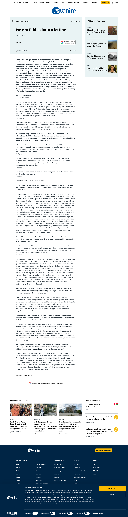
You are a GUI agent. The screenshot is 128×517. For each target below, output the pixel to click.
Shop (75, 480)
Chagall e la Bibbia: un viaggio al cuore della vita (96, 32)
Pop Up (56, 477)
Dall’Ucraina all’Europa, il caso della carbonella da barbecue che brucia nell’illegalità (99, 431)
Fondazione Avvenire (80, 477)
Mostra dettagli (98, 513)
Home (17, 464)
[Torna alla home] (12, 21)
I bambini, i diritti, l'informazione (93, 406)
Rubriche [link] (94, 2)
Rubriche (38, 477)
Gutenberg (57, 471)
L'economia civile (59, 467)
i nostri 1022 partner (35, 490)
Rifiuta (112, 494)
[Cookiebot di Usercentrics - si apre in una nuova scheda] (12, 513)
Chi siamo (76, 464)
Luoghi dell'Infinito (60, 480)
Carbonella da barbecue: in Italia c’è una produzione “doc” (99, 418)
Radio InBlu (96, 467)
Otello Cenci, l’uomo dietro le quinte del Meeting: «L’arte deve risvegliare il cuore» (18, 425)
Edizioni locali (58, 464)
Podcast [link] (55, 2)
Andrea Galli (21, 36)
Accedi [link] (116, 2)
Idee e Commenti (41, 464)
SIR (94, 464)
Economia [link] (85, 2)
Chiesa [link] (63, 2)
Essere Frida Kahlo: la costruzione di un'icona (97, 69)
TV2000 (95, 471)
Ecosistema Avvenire (80, 471)
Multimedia (39, 480)
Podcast (18, 480)
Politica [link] (34, 2)
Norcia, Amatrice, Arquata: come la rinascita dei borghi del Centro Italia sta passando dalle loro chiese (70, 426)
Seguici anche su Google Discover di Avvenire (47, 383)
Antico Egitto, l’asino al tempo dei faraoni (96, 45)
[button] (11, 3)
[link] (105, 2)
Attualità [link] (26, 2)
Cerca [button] (19, 2)
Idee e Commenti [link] (73, 2)
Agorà (18, 477)
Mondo (18, 474)
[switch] (52, 513)
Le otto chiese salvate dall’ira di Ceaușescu (96, 57)
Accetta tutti (112, 488)
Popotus (56, 474)
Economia (38, 467)
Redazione (90, 410)
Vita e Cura (39, 471)
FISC (94, 474)
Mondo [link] (41, 2)
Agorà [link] (48, 2)
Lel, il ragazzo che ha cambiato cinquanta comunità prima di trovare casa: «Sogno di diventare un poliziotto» (45, 426)
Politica (18, 471)
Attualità (18, 467)
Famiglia (38, 474)
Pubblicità (77, 474)
